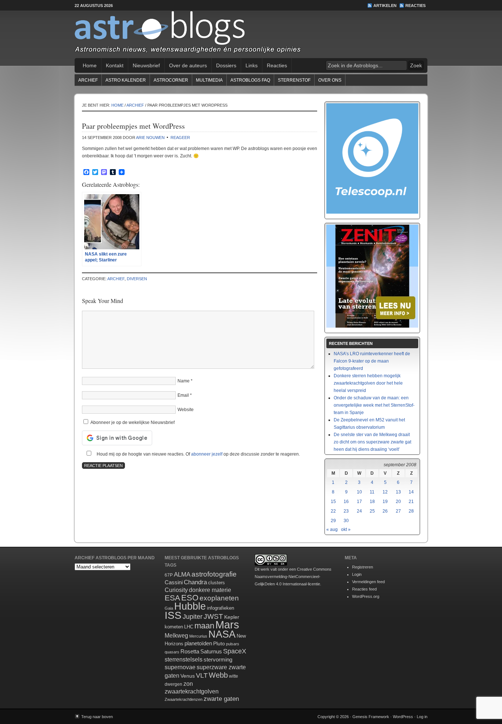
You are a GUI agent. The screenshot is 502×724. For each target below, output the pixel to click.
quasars (172, 652)
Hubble (190, 606)
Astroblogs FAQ (250, 80)
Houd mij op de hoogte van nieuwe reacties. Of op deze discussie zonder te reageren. (198, 454)
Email (183, 395)
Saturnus (211, 651)
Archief (88, 80)
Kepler (231, 617)
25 (372, 511)
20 (398, 501)
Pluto (219, 643)
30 (346, 520)
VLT (202, 675)
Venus (187, 676)
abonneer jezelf (206, 454)
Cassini (174, 582)
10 (359, 492)
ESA (172, 597)
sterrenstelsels (183, 659)
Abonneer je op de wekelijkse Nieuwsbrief (132, 422)
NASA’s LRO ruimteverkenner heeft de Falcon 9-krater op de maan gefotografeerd (372, 361)
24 (359, 511)
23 (346, 511)
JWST (213, 616)
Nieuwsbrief (146, 65)
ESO (189, 597)
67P (169, 575)
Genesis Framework (370, 716)
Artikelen (385, 5)
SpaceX (234, 651)
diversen (137, 279)
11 (372, 492)
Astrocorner (171, 80)
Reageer (180, 137)
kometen (174, 627)
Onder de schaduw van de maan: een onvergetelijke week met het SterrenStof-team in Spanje (374, 405)
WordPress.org (365, 596)
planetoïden (198, 643)
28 (411, 511)
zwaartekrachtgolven (192, 691)
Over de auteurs (188, 65)
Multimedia (209, 80)
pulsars (232, 644)
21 (411, 501)
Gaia (169, 608)
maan (204, 625)
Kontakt (114, 65)
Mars (227, 624)
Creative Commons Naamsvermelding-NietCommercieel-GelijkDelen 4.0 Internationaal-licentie (293, 576)
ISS (173, 615)
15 (333, 501)
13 (398, 492)
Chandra (195, 582)
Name (184, 381)
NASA (222, 634)
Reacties (415, 5)
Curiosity (176, 590)
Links (251, 65)
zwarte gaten (221, 698)
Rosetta (189, 651)
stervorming (218, 659)
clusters (216, 582)
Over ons (329, 80)
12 (385, 492)
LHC (188, 627)
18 (372, 501)
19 (385, 501)
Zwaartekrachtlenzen (183, 699)
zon (188, 683)
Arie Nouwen (150, 137)
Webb (218, 675)
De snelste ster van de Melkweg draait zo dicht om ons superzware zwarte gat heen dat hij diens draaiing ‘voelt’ (372, 442)
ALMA (182, 574)
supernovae (180, 667)
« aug (332, 529)
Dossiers (226, 65)
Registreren (362, 567)
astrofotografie (214, 574)
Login (357, 574)
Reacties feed (364, 589)
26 (385, 511)
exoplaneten (219, 598)
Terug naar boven (97, 716)
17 (359, 501)
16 (346, 501)
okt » (346, 529)
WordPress (403, 716)
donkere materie (210, 590)
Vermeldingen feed (368, 581)
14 (411, 492)
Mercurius (198, 636)
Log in (422, 716)
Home (90, 65)
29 (333, 520)
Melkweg (176, 635)
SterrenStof (294, 80)
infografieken (220, 608)
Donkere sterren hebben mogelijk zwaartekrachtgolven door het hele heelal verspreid (368, 383)
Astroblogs (251, 34)
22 (333, 511)
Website (186, 409)
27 (398, 511)
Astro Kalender (125, 80)
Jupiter (192, 616)
